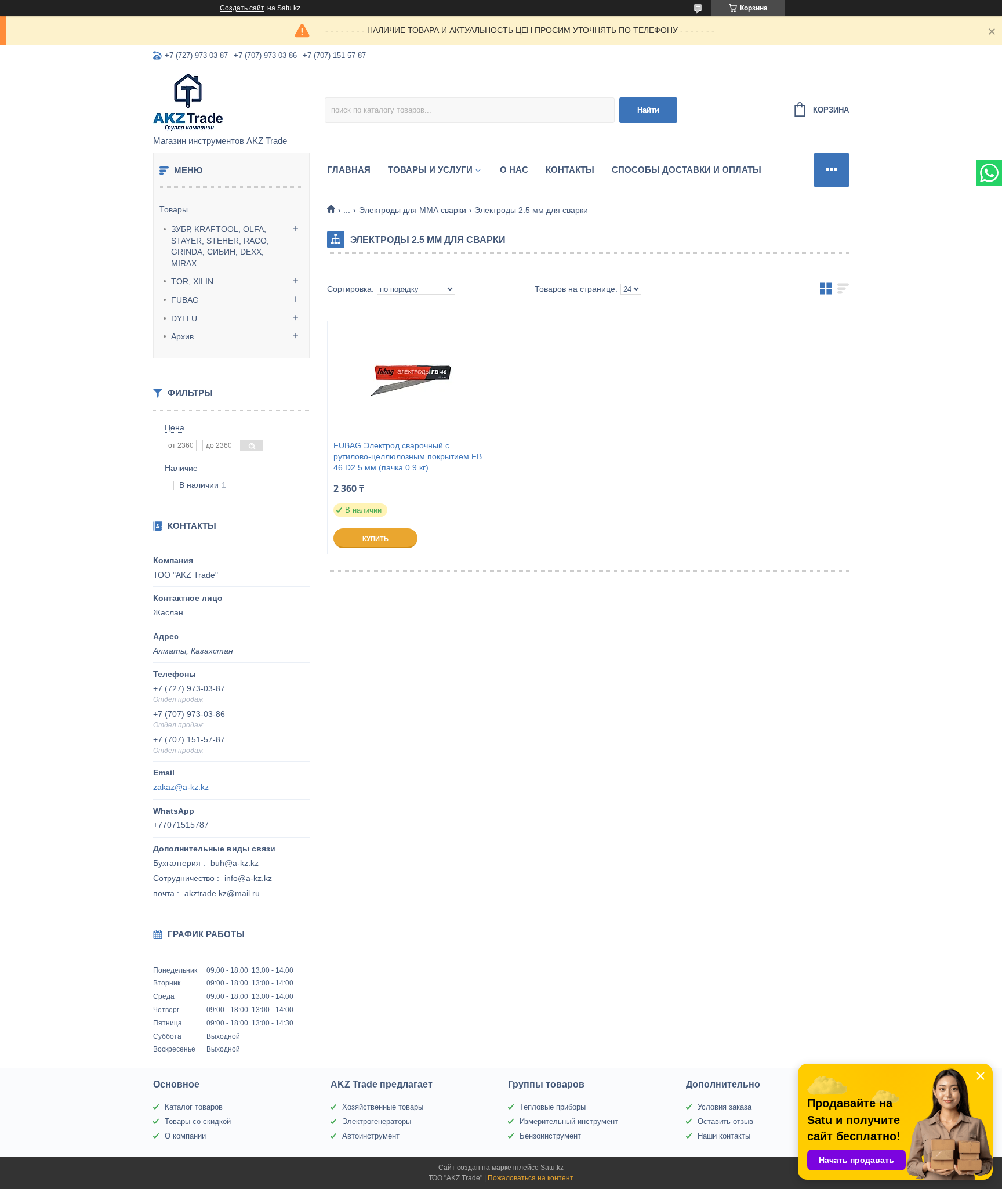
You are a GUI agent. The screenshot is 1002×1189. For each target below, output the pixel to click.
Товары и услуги (430, 169)
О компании (185, 1136)
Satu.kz (552, 1167)
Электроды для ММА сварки (412, 210)
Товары (173, 209)
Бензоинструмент (550, 1136)
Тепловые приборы (553, 1107)
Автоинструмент (371, 1136)
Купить (375, 538)
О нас (514, 169)
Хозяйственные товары (382, 1107)
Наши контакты (724, 1136)
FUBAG (185, 299)
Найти (648, 110)
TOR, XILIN (192, 281)
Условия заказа (725, 1107)
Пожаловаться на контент (530, 1178)
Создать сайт (242, 8)
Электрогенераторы (376, 1121)
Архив (182, 336)
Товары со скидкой (198, 1121)
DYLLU (184, 318)
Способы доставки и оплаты (686, 169)
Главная (349, 169)
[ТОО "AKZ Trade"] (239, 102)
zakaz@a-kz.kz (181, 787)
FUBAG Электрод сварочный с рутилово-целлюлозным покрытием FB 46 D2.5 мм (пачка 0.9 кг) (407, 456)
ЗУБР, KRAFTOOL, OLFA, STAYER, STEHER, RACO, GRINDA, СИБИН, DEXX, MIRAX (220, 246)
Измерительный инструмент (569, 1121)
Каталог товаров (194, 1107)
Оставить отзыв (725, 1121)
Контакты (570, 169)
